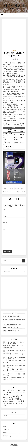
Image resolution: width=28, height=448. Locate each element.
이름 (4, 209)
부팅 (13, 397)
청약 (22, 401)
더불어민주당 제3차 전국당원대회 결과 (12, 316)
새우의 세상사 (14, 5)
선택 (7, 399)
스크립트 (11, 399)
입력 (7, 401)
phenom (11, 188)
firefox (20, 390)
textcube (22, 393)
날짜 (22, 395)
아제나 (17, 188)
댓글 (4, 229)
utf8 (12, 395)
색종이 (4, 399)
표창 (21, 403)
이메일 (5, 216)
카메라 (4, 403)
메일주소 (10, 397)
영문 (20, 399)
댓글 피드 (5, 432)
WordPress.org (7, 436)
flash (24, 390)
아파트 (17, 399)
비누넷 (21, 397)
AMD (5, 188)
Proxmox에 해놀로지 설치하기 (10, 327)
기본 (19, 395)
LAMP (4, 392)
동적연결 (6, 397)
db (16, 390)
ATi (9, 390)
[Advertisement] (14, 35)
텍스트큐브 (15, 403)
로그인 (4, 426)
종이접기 (12, 401)
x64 (15, 395)
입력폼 (9, 401)
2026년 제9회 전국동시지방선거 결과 (12, 324)
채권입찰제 (18, 401)
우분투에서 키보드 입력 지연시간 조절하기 (16, 343)
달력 (4, 397)
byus (14, 390)
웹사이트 (5, 222)
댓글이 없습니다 (21, 192)
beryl (11, 390)
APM (6, 390)
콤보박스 (7, 403)
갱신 (17, 395)
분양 (17, 397)
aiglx (4, 390)
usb (10, 395)
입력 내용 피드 (6, 429)
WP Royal (16, 445)
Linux (8, 392)
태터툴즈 (10, 403)
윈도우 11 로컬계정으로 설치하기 (11, 331)
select (13, 393)
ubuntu (6, 395)
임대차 (4, 401)
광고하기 (14, 51)
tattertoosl (17, 392)
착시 (15, 401)
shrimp (9, 192)
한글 (4, 405)
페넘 (22, 188)
